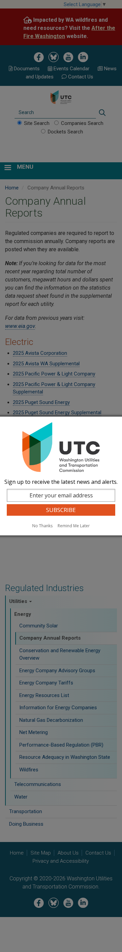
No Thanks (42, 526)
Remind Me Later (74, 526)
